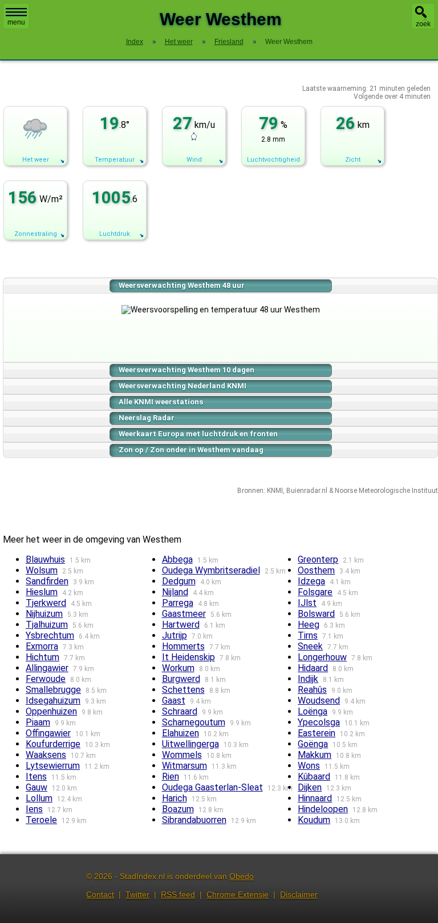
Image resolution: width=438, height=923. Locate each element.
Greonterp (318, 559)
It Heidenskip (188, 657)
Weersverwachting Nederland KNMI (182, 386)
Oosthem (316, 570)
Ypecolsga (319, 722)
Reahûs (312, 689)
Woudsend (319, 700)
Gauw (36, 787)
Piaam (38, 722)
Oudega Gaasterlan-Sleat (212, 787)
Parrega (177, 602)
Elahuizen (180, 733)
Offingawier (48, 733)
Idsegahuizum (53, 700)
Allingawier (47, 668)
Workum (178, 668)
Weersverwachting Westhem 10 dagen (186, 370)
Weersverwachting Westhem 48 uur (182, 285)
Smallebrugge (53, 689)
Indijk (308, 678)
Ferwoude (46, 678)
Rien (170, 776)
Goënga (313, 744)
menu (16, 22)
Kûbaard (314, 776)
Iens (34, 809)
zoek (423, 24)
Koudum (314, 819)
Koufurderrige (53, 744)
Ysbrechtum (50, 635)
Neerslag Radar (147, 418)
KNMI (275, 491)
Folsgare (315, 592)
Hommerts (183, 646)
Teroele (41, 819)
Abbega (177, 559)
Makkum (314, 754)
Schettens (183, 689)
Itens (36, 776)
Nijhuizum (44, 613)
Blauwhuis (45, 559)
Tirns (308, 635)
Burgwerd (181, 678)
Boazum (178, 809)
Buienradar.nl (306, 491)
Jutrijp (174, 635)
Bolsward (316, 613)
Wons (309, 765)
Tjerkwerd (46, 602)
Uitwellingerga (190, 744)
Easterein (316, 733)
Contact (100, 894)
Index (134, 42)
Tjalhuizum (47, 624)
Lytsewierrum (53, 765)
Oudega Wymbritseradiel (211, 570)
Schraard (179, 711)
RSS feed (178, 894)
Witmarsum (184, 765)
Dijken (310, 787)
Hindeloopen (323, 809)
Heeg (308, 624)
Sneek (310, 646)
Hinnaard (315, 798)
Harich (174, 798)
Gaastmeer (184, 613)
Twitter (137, 894)
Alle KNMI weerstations (161, 402)
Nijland (175, 592)
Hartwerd (181, 624)
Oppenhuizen (51, 711)
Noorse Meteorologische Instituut (386, 491)
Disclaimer (299, 894)
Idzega (311, 581)
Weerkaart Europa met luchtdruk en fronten (198, 434)
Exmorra (42, 646)
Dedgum (179, 581)
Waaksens (46, 754)
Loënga (312, 711)
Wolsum (42, 570)
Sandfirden (47, 581)
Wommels (182, 754)
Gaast (173, 700)
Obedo (241, 876)
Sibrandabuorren (194, 819)
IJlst (307, 602)
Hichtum (42, 657)
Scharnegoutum (193, 722)
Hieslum (42, 592)
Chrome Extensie (237, 894)
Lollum (39, 798)
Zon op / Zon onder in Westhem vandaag (191, 450)
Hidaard (313, 668)
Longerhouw (322, 657)
